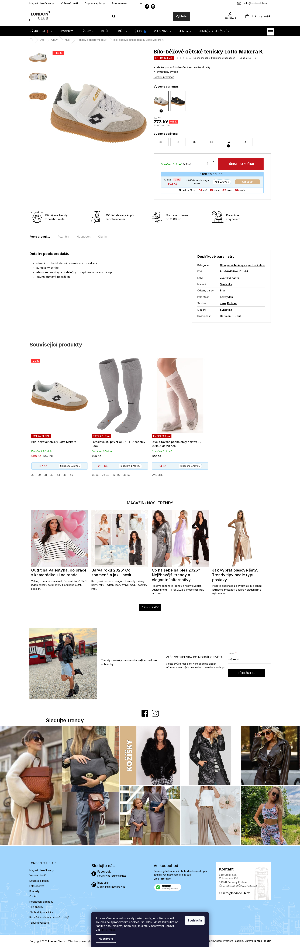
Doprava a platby (95, 3)
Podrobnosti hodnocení (223, 58)
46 (71, 474)
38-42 (105, 474)
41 (45, 474)
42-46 (116, 474)
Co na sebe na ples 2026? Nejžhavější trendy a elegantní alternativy (176, 575)
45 (64, 474)
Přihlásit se (246, 673)
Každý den (226, 296)
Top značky (36, 906)
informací (108, 929)
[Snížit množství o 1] (213, 166)
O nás (32, 896)
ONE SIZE (157, 474)
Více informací (162, 878)
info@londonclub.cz (236, 893)
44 (58, 474)
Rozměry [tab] (63, 236)
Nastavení (106, 938)
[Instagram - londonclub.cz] (153, 6)
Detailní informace (164, 76)
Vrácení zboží (69, 3)
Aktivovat (247, 181)
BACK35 (222, 181)
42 (51, 474)
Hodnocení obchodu (41, 901)
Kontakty (34, 891)
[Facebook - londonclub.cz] (147, 6)
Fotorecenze (119, 3)
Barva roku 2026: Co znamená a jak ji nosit (111, 572)
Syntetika (226, 284)
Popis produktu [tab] (39, 236)
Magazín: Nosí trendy (41, 3)
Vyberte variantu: (166, 86)
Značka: (248, 58)
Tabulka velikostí (39, 922)
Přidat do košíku (240, 164)
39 (39, 474)
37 (32, 474)
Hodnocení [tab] (84, 236)
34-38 (95, 474)
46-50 (126, 474)
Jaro (223, 303)
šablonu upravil (253, 940)
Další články (150, 607)
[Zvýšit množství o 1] (213, 162)
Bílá (222, 290)
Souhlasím (195, 920)
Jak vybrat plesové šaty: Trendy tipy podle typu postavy (235, 575)
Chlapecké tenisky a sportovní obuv (242, 265)
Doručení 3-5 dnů (231, 316)
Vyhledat (181, 16)
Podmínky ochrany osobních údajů (49, 917)
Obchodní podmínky (41, 912)
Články (103, 236)
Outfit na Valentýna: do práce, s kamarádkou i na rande (59, 572)
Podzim (232, 303)
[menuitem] (41, 31)
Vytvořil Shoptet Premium (218, 940)
